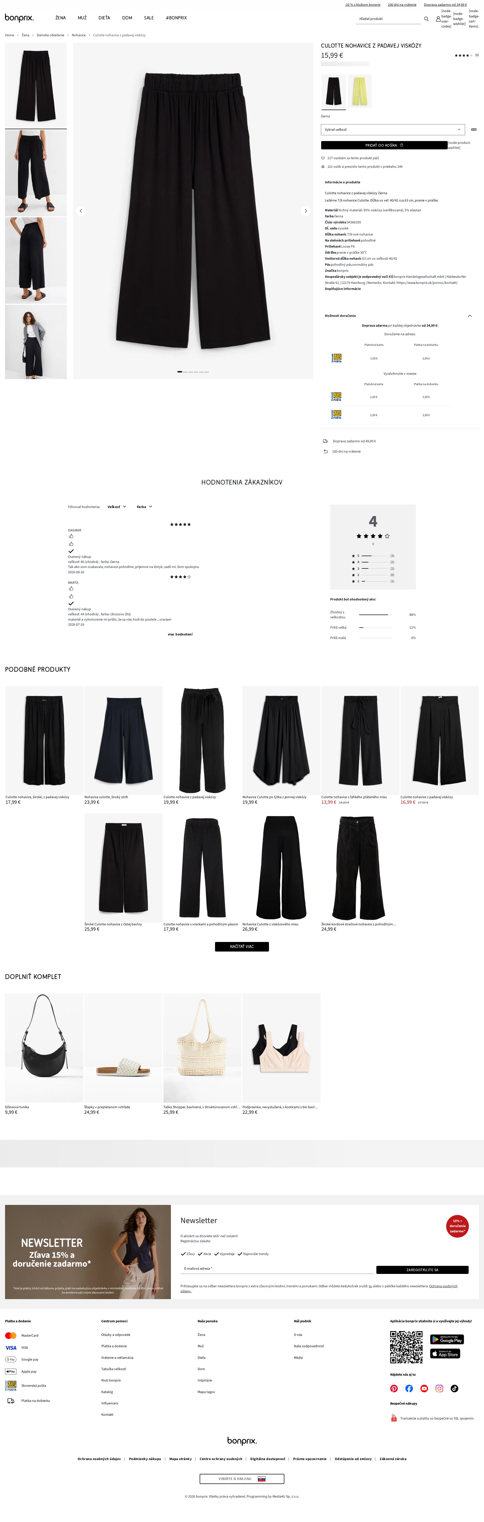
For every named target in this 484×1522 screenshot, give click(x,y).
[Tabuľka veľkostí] (474, 130)
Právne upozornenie (310, 1459)
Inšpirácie (205, 1380)
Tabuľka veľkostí (113, 1369)
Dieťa (201, 1357)
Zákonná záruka (393, 1459)
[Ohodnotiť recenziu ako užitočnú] (71, 536)
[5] (201, 372)
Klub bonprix (111, 1380)
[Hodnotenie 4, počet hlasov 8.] (463, 55)
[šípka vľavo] (81, 211)
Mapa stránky (180, 1459)
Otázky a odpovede (115, 1334)
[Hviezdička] (171, 525)
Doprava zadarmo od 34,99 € (445, 4)
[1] (179, 372)
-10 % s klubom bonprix (362, 4)
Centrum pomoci (114, 1321)
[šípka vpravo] (306, 211)
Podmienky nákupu (145, 1459)
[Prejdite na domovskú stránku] (30, 18)
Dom (201, 1369)
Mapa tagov (206, 1392)
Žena (201, 1334)
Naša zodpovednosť (309, 1346)
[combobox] (388, 19)
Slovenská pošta (33, 1385)
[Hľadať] (426, 18)
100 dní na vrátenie (402, 4)
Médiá (298, 1357)
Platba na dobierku (35, 1400)
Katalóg (107, 1392)
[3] (190, 372)
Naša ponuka (208, 1321)
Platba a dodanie (18, 1321)
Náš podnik (302, 1321)
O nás (298, 1334)
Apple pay (29, 1371)
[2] (185, 372)
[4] (196, 372)
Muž (201, 1346)
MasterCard (30, 1335)
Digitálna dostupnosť (267, 1459)
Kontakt (107, 1414)
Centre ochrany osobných (221, 1459)
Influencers (109, 1403)
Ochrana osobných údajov (99, 1459)
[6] (206, 372)
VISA (24, 1347)
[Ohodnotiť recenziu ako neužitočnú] (71, 544)
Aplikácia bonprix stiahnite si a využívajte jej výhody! (431, 1321)
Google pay (30, 1359)
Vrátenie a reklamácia (117, 1357)
